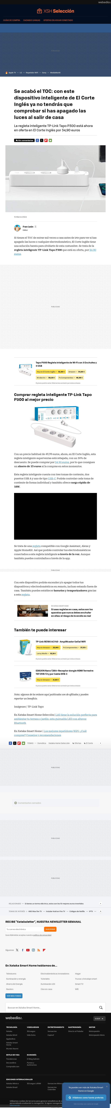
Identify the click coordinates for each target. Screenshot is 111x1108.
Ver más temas (14, 995)
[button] (29, 226)
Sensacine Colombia (52, 1088)
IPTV (91, 911)
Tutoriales (45, 978)
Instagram (33, 950)
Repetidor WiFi (32, 72)
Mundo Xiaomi (12, 1048)
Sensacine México (55, 1083)
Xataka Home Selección (56, 11)
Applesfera (10, 1038)
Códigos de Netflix (77, 911)
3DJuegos (31, 1031)
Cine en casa (46, 989)
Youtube (28, 950)
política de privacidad (42, 935)
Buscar (101, 1007)
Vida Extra (31, 1035)
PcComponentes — (71, 377)
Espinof (51, 1035)
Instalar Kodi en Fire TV (56, 911)
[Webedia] (104, 2)
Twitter (41, 140)
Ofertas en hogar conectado (58, 20)
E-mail (50, 140)
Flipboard (46, 140)
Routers (9, 989)
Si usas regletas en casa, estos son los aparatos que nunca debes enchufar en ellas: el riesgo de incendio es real (72, 612)
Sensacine (52, 1031)
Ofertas (77, 743)
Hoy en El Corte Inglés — (51, 371)
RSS (39, 950)
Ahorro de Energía (14, 984)
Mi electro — (46, 377)
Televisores (11, 973)
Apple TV (12, 72)
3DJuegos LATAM (34, 1083)
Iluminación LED (48, 984)
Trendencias (11, 1059)
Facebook (37, 140)
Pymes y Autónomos (32, 1063)
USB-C (52, 478)
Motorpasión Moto (97, 1035)
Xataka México (12, 1083)
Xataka (9, 1031)
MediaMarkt (55, 72)
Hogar (78, 973)
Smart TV (79, 984)
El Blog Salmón (33, 1059)
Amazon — (76, 371)
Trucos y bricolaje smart (86, 978)
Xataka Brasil (11, 1087)
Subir (97, 1018)
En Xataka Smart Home (59, 606)
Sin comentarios (25, 140)
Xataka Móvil (11, 1035)
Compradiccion (12, 1066)
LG (21, 72)
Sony (44, 72)
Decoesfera (11, 1062)
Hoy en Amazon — (48, 647)
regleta (36, 546)
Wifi (77, 989)
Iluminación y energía (16, 978)
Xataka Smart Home (12, 1043)
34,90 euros (62, 462)
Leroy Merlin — (46, 653)
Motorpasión (94, 1031)
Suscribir (50, 929)
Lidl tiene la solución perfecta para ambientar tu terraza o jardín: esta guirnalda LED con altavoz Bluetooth (55, 719)
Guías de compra (11, 20)
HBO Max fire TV (35, 911)
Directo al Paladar (75, 1031)
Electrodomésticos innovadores (55, 973)
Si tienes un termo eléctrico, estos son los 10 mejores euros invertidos (54, 903)
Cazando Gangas (31, 20)
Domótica (41, 743)
